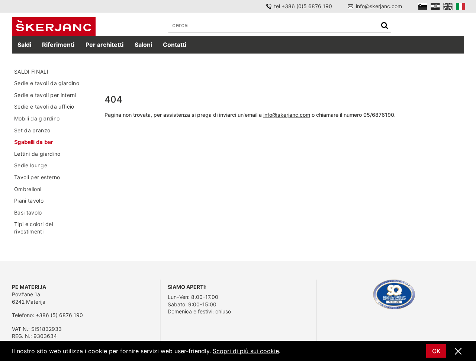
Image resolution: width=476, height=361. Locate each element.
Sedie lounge (30, 165)
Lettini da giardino (37, 154)
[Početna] (54, 26)
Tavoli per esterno (37, 177)
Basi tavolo (28, 212)
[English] (448, 6)
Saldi (24, 44)
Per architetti (104, 44)
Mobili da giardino (37, 118)
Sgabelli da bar (33, 142)
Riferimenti (58, 44)
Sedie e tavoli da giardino (46, 83)
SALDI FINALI (31, 71)
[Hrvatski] (435, 6)
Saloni (143, 44)
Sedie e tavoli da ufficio (44, 106)
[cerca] (384, 26)
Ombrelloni (28, 189)
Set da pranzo (32, 130)
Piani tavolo (29, 200)
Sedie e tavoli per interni (45, 95)
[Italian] (461, 6)
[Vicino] (458, 352)
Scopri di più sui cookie (246, 351)
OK (436, 351)
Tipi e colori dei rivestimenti (33, 228)
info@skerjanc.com (379, 6)
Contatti (174, 44)
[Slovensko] (423, 6)
